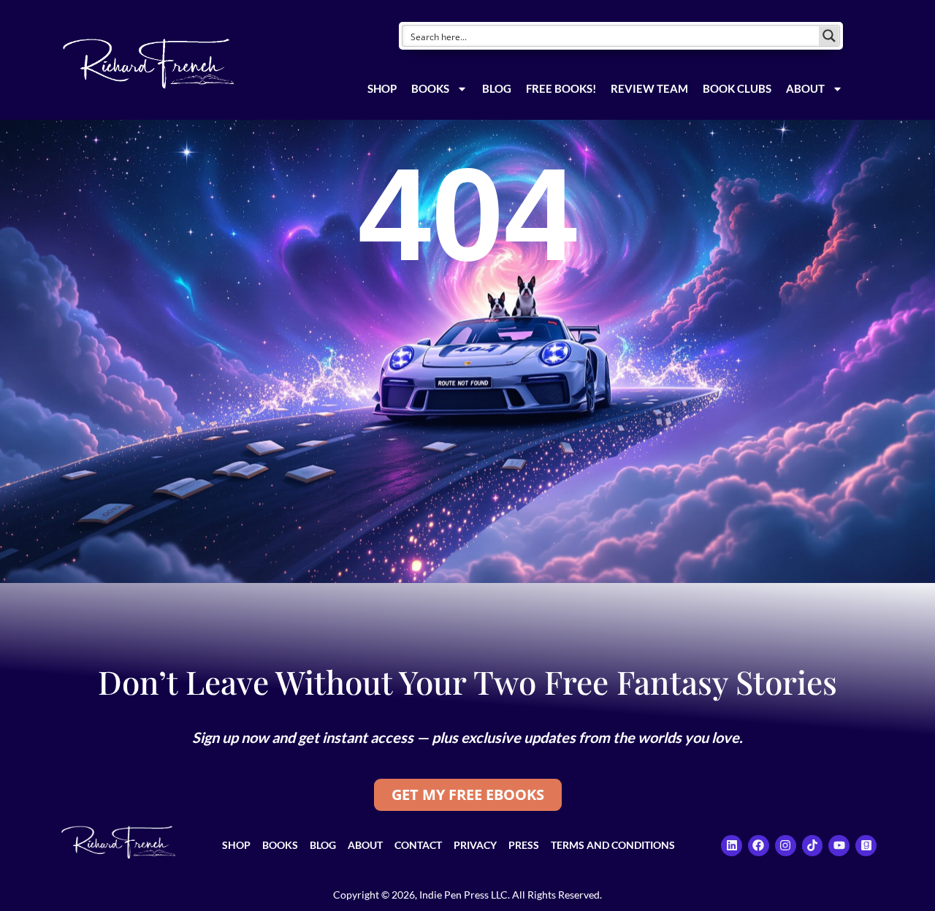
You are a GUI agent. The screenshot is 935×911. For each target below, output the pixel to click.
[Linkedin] (731, 845)
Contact (418, 845)
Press (523, 845)
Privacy (475, 845)
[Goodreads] (866, 845)
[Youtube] (839, 845)
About (805, 88)
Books (430, 88)
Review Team (649, 88)
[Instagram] (785, 845)
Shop (382, 88)
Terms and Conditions (613, 845)
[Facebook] (758, 845)
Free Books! (561, 88)
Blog (496, 88)
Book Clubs (737, 88)
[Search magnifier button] (829, 36)
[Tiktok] (812, 845)
